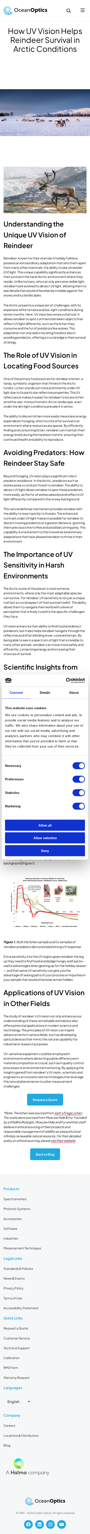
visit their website (63, 1141)
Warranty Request (16, 1377)
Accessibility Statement (21, 1308)
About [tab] (74, 692)
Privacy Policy (13, 1288)
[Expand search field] (68, 10)
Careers (9, 1425)
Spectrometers (14, 1199)
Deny (45, 850)
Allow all (45, 825)
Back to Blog (45, 1154)
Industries (10, 1238)
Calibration (11, 1358)
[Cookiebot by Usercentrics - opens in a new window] (66, 680)
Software (10, 1228)
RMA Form (10, 1367)
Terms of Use (12, 1298)
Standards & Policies (18, 1268)
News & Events (14, 1278)
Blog (6, 1445)
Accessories (12, 1219)
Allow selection (45, 838)
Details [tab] (45, 692)
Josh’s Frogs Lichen (68, 1113)
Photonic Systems (16, 1209)
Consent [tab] (16, 692)
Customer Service (16, 1338)
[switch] (79, 779)
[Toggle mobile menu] (83, 10)
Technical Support (16, 1348)
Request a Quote (45, 1100)
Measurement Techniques (22, 1248)
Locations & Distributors (20, 1435)
